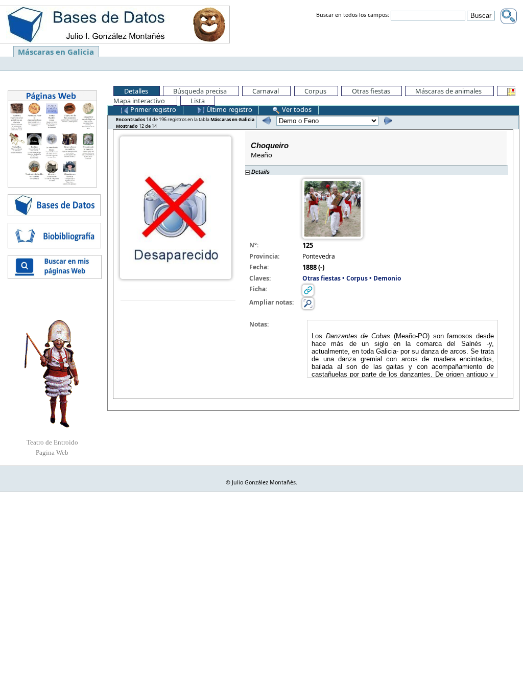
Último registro (228, 109)
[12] (387, 120)
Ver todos (296, 109)
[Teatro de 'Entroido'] (52, 373)
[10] (265, 120)
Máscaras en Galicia (56, 51)
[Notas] (308, 302)
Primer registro (152, 109)
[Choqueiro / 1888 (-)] (175, 207)
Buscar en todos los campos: (352, 15)
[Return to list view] (178, 295)
